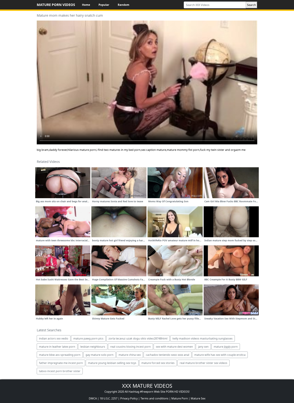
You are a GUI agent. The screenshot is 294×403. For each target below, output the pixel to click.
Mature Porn (179, 398)
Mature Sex (198, 398)
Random (123, 5)
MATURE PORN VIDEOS (56, 4)
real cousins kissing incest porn (130, 346)
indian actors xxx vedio (53, 338)
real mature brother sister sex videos (203, 363)
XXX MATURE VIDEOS (147, 385)
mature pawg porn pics (88, 338)
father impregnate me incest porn (61, 363)
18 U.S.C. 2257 (108, 398)
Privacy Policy (129, 398)
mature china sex (130, 355)
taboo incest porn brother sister (59, 371)
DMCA (93, 398)
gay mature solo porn (99, 355)
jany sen (203, 346)
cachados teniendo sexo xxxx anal (167, 355)
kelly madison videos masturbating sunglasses (203, 338)
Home (86, 5)
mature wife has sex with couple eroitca (220, 355)
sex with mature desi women (174, 346)
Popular (104, 5)
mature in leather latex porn (57, 346)
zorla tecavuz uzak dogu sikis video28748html (138, 338)
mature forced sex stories (158, 363)
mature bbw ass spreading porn (59, 355)
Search (251, 5)
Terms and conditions (154, 398)
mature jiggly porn (226, 346)
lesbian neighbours (92, 346)
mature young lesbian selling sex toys (112, 363)
